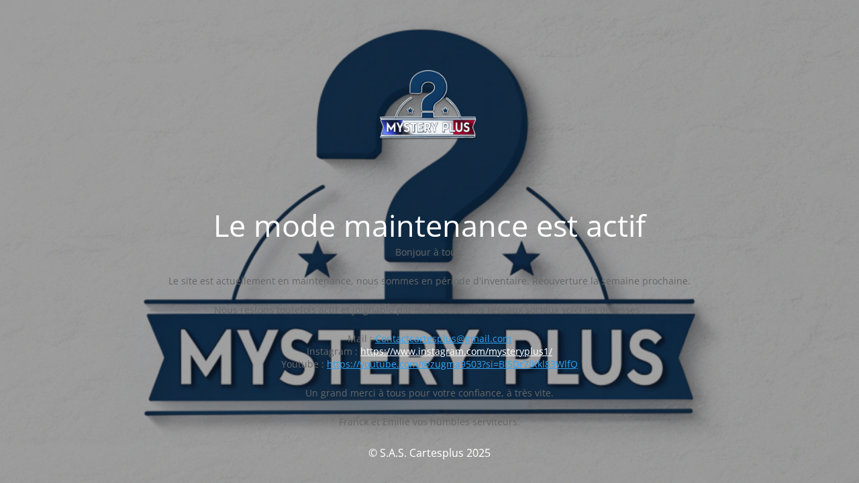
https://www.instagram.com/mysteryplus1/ (456, 351)
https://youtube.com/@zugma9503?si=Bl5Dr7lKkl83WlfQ (452, 364)
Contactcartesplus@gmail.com (443, 338)
